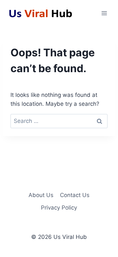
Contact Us (74, 195)
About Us (41, 195)
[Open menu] (104, 13)
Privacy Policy (59, 207)
